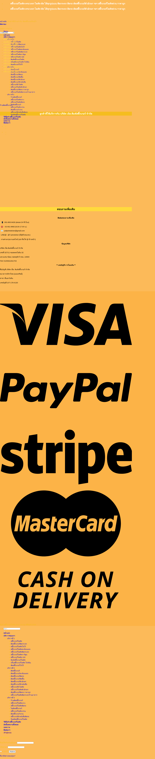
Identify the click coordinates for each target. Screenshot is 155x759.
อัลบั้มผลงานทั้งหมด (11, 119)
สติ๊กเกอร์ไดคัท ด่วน (17, 107)
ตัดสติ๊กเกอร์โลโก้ (17, 665)
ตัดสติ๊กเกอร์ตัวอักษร (18, 681)
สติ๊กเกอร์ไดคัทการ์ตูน (12, 55)
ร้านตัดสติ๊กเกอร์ (6, 105)
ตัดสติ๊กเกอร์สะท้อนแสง (19, 72)
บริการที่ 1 (11, 638)
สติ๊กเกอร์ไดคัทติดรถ (18, 102)
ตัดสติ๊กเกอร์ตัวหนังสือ (19, 684)
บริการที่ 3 (11, 698)
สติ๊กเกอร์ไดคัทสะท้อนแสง (20, 49)
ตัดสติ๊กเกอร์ (8, 39)
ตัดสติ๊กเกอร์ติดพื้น (17, 679)
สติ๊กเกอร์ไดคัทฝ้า (10, 64)
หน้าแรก (7, 35)
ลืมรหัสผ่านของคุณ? (7, 756)
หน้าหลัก (3, 21)
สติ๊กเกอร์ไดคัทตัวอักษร (12, 58)
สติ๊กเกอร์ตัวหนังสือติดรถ (19, 112)
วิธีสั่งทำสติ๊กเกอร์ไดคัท (12, 117)
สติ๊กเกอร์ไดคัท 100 (11, 50)
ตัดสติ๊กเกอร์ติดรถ (17, 74)
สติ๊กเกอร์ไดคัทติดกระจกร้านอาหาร (24, 695)
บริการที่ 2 (11, 668)
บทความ (7, 727)
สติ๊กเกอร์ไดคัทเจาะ (11, 69)
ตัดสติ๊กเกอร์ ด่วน (16, 110)
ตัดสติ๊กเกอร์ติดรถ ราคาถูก (21, 692)
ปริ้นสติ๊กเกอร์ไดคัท (11, 45)
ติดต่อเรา (7, 730)
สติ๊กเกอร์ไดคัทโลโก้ (18, 47)
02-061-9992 (10, 227)
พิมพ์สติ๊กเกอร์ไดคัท (18, 660)
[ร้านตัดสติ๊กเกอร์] (18, 101)
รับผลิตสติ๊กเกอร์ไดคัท (18, 115)
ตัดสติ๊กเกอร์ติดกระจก (18, 44)
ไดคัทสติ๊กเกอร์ (16, 105)
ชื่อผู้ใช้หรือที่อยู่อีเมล (8, 743)
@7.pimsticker (13, 235)
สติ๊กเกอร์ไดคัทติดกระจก (19, 52)
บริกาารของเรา (9, 37)
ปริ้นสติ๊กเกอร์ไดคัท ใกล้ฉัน (21, 663)
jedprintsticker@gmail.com (14, 231)
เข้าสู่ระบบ (12, 751)
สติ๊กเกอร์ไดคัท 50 (10, 53)
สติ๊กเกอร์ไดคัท (9, 47)
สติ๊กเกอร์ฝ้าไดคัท (17, 687)
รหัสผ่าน (3, 747)
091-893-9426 (9, 222)
